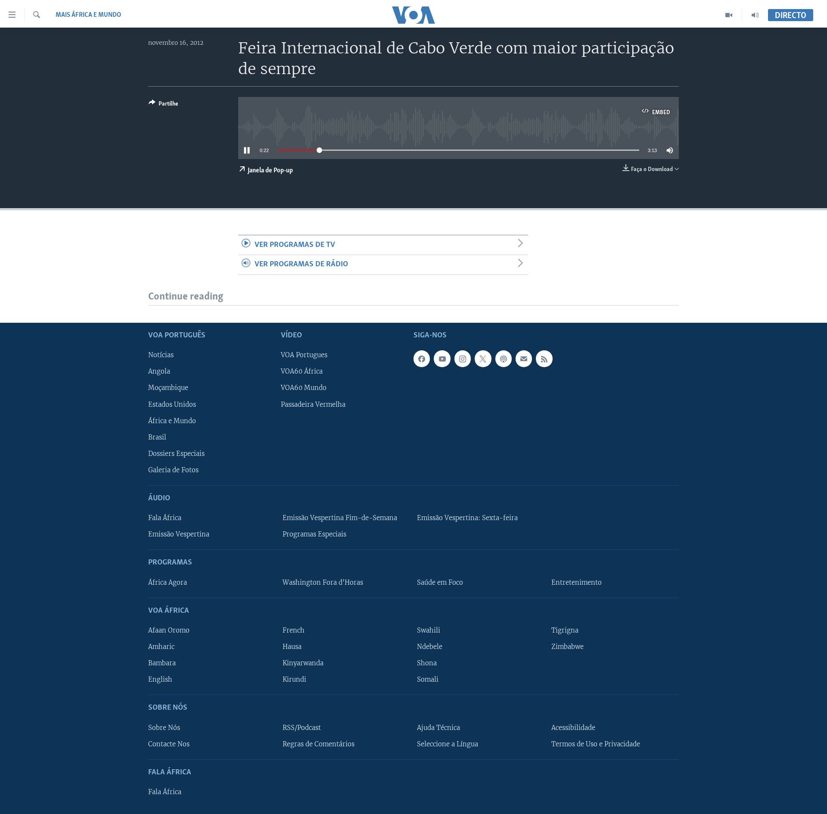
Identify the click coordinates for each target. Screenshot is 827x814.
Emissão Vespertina (178, 534)
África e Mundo (172, 420)
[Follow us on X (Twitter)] (483, 358)
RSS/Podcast (302, 727)
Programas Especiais (314, 534)
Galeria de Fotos (173, 470)
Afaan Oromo (169, 630)
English (160, 679)
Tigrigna (564, 630)
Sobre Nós (164, 727)
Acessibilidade (573, 727)
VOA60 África (302, 371)
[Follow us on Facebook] (422, 358)
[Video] (729, 15)
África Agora (167, 582)
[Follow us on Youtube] (442, 358)
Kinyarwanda (303, 663)
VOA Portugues (304, 355)
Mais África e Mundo (88, 15)
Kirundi (294, 679)
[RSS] (544, 358)
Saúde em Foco (440, 582)
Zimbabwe (567, 647)
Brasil (157, 437)
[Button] (163, 105)
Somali (427, 679)
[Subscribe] (524, 358)
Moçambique (168, 388)
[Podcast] (503, 358)
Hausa (292, 647)
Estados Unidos (172, 404)
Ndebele (429, 647)
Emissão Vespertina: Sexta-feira (467, 518)
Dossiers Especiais (176, 453)
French (294, 630)
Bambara (162, 663)
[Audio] (755, 15)
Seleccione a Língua (447, 744)
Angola (159, 371)
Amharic (161, 647)
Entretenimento (576, 582)
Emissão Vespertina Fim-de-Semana (340, 518)
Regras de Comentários (318, 744)
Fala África (164, 518)
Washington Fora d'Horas (323, 582)
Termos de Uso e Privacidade (595, 744)
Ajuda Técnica (438, 727)
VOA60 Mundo (303, 388)
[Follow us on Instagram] (462, 358)
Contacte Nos (169, 744)
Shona (427, 663)
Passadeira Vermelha (313, 404)
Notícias (161, 355)
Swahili (428, 630)
